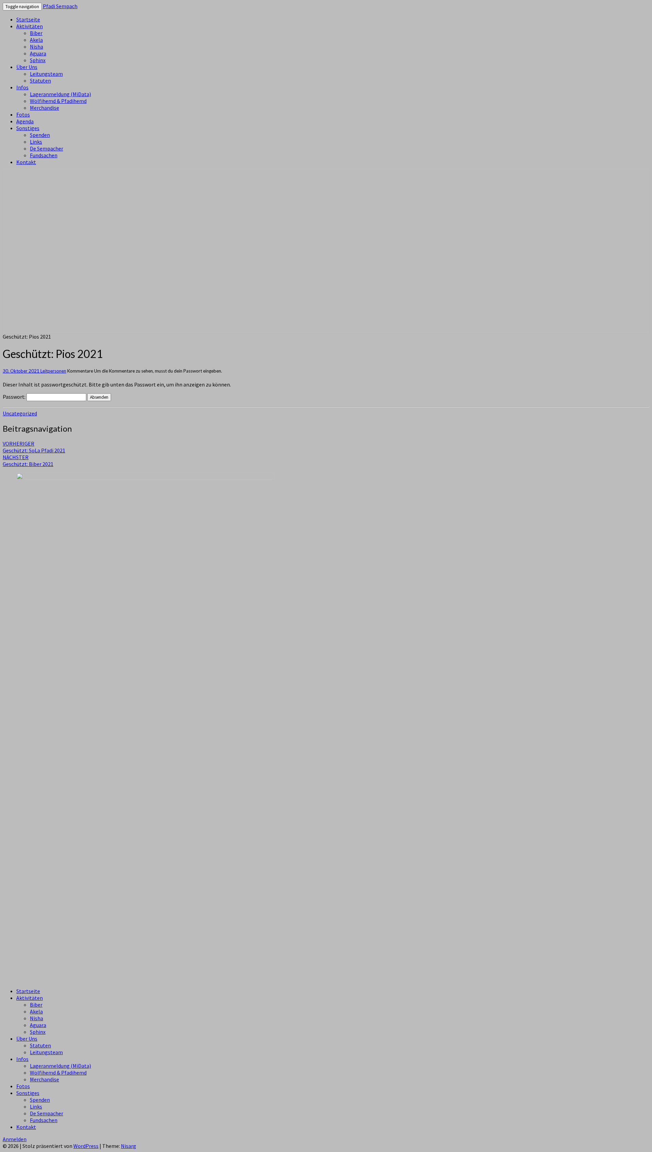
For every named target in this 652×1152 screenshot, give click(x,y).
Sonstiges (27, 128)
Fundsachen (43, 155)
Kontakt (26, 162)
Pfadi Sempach (60, 6)
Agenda (25, 121)
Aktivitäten (29, 26)
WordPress (85, 1145)
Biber (36, 33)
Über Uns (26, 67)
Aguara (38, 53)
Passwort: (14, 396)
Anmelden (14, 1139)
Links (36, 141)
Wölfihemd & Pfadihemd (58, 100)
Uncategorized (20, 413)
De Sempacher (46, 148)
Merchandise (44, 107)
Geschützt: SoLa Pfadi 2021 (34, 447)
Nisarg (128, 1145)
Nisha (36, 46)
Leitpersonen (53, 371)
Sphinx (38, 60)
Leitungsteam (46, 73)
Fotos (23, 114)
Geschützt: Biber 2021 (28, 460)
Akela (36, 39)
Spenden (40, 134)
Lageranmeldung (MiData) (60, 94)
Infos (22, 87)
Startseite (28, 19)
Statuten (40, 80)
